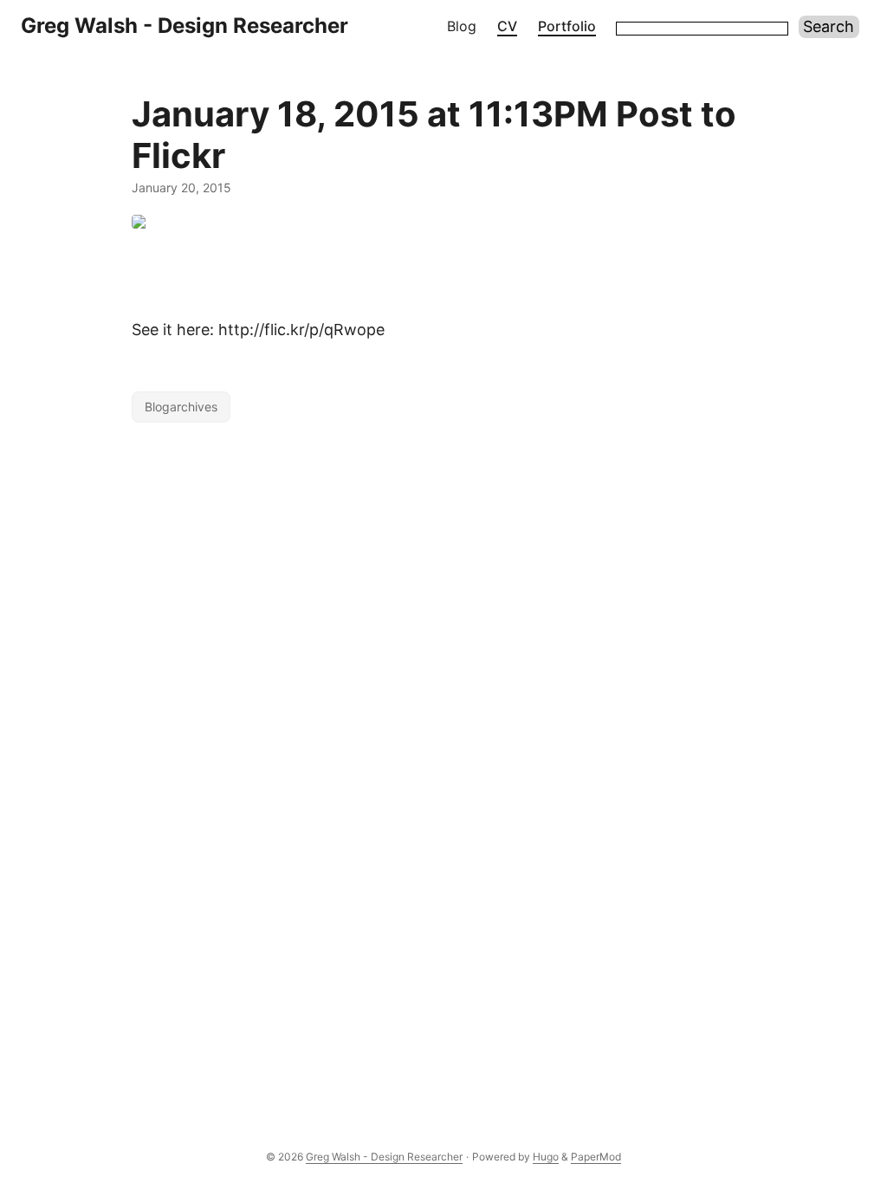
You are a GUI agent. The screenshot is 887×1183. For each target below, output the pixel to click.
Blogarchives (181, 406)
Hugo (546, 1156)
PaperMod (596, 1156)
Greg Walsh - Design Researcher (184, 25)
